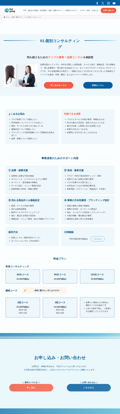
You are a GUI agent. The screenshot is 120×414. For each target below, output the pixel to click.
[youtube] (113, 3)
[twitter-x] (102, 3)
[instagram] (108, 3)
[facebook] (96, 3)
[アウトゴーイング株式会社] (10, 10)
